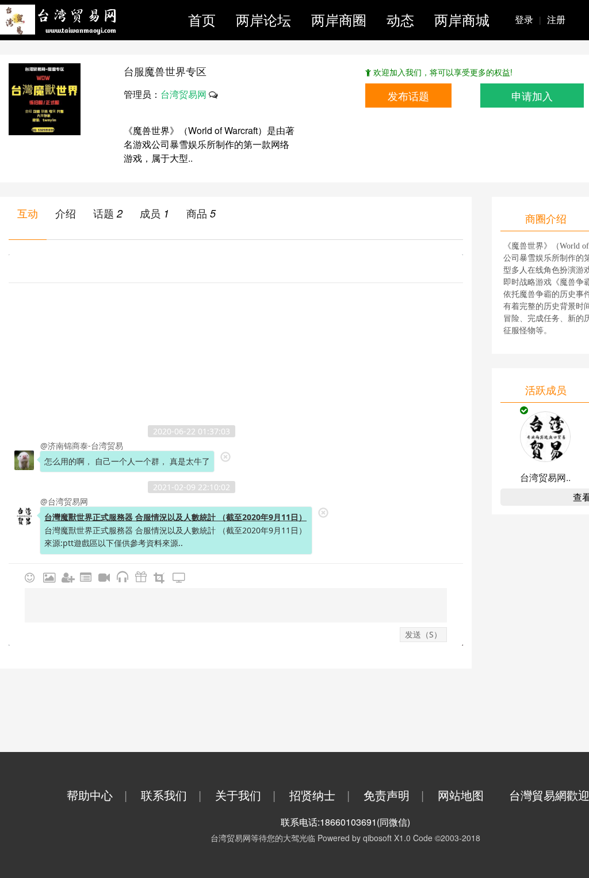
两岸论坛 (263, 19)
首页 (202, 19)
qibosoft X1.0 (387, 837)
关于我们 (245, 795)
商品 (196, 212)
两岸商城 (461, 19)
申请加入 (532, 95)
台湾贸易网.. (545, 477)
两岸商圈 (338, 19)
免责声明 (394, 795)
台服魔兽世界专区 (165, 70)
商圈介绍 (546, 218)
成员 (150, 212)
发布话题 (408, 95)
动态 (400, 19)
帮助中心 (97, 795)
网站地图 (461, 795)
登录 (528, 19)
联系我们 (171, 795)
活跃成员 (546, 389)
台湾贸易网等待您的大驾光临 (263, 837)
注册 (556, 19)
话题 (103, 212)
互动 (27, 212)
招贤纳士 (319, 795)
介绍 (65, 212)
